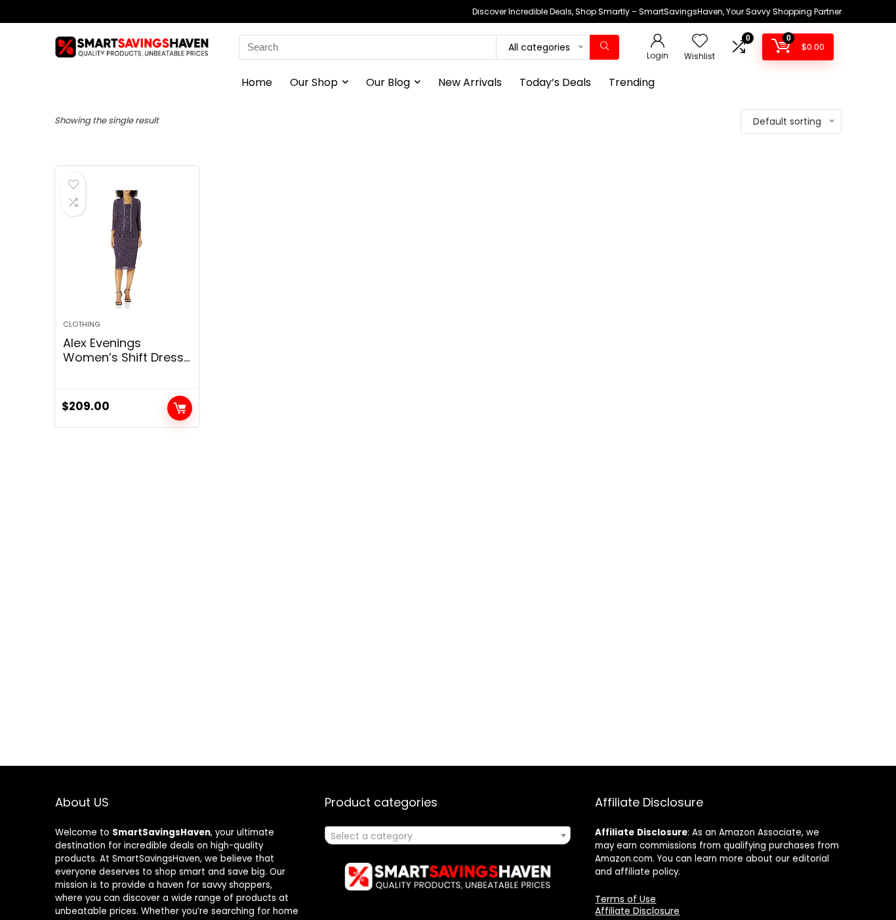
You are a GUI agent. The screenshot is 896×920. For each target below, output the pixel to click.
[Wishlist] (700, 41)
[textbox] (447, 836)
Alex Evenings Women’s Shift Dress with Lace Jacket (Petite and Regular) (123, 364)
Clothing (81, 324)
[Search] (604, 47)
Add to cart (179, 408)
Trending (632, 82)
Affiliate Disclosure (637, 910)
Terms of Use (625, 899)
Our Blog (388, 82)
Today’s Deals (555, 82)
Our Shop (314, 82)
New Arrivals (470, 82)
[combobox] (448, 835)
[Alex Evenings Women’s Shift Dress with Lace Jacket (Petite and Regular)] (126, 249)
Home (256, 82)
